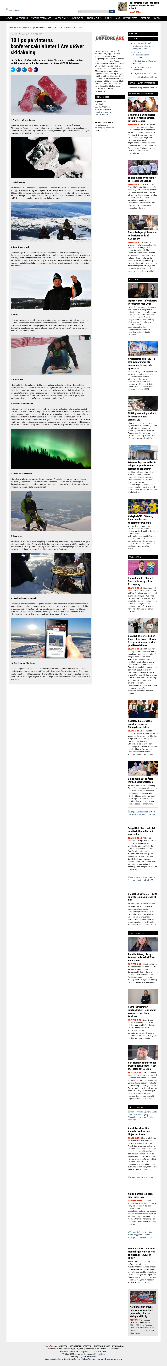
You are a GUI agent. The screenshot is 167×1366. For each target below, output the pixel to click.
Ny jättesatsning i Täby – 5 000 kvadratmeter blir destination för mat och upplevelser (141, 363)
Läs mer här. (99, 1354)
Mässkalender (95, 18)
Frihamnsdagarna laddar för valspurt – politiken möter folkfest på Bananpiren (142, 465)
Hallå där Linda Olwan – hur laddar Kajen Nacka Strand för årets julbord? (144, 5)
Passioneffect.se (72, 1359)
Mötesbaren (22, 18)
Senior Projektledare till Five (145, 77)
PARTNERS (146, 18)
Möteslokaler (62, 18)
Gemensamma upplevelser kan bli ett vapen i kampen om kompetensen (141, 117)
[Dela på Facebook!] (19, 69)
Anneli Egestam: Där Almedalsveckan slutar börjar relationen (139, 1131)
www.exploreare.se (103, 109)
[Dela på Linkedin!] (25, 69)
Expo (130, 1261)
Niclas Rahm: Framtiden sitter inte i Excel (140, 1195)
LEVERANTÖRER (131, 18)
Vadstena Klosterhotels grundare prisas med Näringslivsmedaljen (140, 724)
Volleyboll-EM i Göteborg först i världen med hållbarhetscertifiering (140, 519)
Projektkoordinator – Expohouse (142, 68)
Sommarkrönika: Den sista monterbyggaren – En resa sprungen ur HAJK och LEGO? (141, 1253)
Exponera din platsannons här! (143, 87)
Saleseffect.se (88, 1359)
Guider (109, 18)
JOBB (118, 18)
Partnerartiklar (21, 27)
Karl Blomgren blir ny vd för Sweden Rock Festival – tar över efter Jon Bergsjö (142, 1065)
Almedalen (134, 1138)
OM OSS (158, 18)
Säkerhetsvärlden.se (54, 1359)
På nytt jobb (134, 964)
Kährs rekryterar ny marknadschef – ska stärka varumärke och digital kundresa (142, 1011)
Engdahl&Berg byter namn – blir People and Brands (142, 179)
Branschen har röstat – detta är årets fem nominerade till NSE (142, 897)
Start (10, 18)
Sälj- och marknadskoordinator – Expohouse (143, 55)
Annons (25, 34)
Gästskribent (135, 1200)
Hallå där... (135, 12)
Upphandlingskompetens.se (109, 1359)
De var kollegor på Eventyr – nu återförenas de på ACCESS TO (142, 235)
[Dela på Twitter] (13, 69)
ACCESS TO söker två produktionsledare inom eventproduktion (143, 46)
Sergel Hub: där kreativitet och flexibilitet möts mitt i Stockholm (141, 831)
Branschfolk (135, 588)
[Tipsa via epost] (31, 69)
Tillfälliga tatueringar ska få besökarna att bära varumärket (142, 416)
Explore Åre (36, 34)
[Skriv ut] (36, 69)
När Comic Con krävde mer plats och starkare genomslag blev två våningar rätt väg (141, 1311)
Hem (11, 27)
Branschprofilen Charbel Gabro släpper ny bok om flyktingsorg (140, 581)
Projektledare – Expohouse (145, 73)
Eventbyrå (133, 124)
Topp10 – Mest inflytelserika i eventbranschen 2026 (142, 302)
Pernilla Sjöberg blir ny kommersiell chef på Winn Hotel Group (141, 957)
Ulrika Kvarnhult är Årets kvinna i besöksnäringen (140, 780)
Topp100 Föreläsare (42, 18)
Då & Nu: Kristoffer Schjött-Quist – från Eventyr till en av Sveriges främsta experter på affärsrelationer (142, 640)
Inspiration (79, 18)
